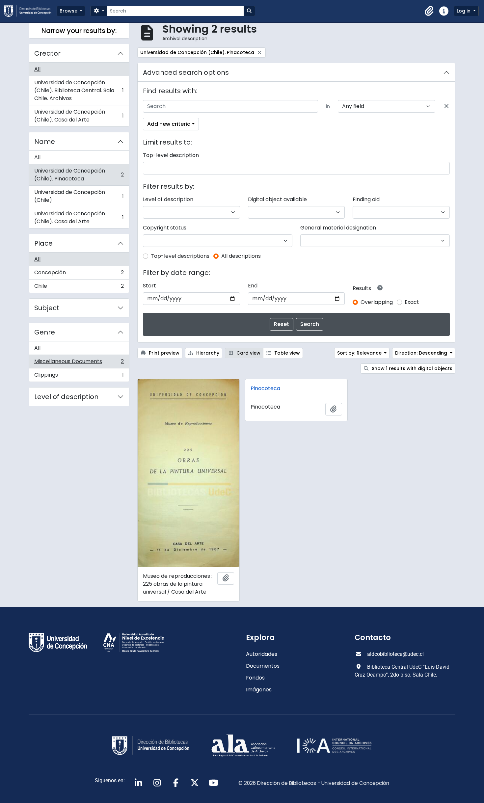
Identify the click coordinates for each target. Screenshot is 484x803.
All (37, 69)
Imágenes (259, 689)
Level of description (66, 396)
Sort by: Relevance (360, 353)
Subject (46, 307)
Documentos (263, 666)
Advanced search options (186, 72)
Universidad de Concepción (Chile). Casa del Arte (79, 115)
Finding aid (366, 199)
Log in (464, 11)
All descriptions (241, 256)
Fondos (255, 678)
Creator (47, 53)
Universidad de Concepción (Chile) (79, 196)
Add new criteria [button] (169, 124)
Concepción (79, 274)
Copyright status (164, 227)
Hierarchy (207, 353)
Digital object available (277, 199)
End (252, 285)
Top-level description (171, 155)
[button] (429, 11)
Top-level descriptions (180, 256)
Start (149, 285)
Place (43, 243)
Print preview (163, 353)
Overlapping (377, 302)
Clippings (79, 376)
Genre (44, 332)
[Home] (30, 11)
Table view (286, 353)
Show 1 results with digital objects (411, 368)
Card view (247, 353)
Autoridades (261, 654)
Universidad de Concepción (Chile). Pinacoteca (79, 174)
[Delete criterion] (446, 106)
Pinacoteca (265, 388)
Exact (412, 302)
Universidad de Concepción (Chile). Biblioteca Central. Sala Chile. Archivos (79, 90)
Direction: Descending (421, 353)
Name (44, 141)
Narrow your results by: (79, 30)
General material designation (338, 227)
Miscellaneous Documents (79, 363)
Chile (79, 287)
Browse (69, 11)
